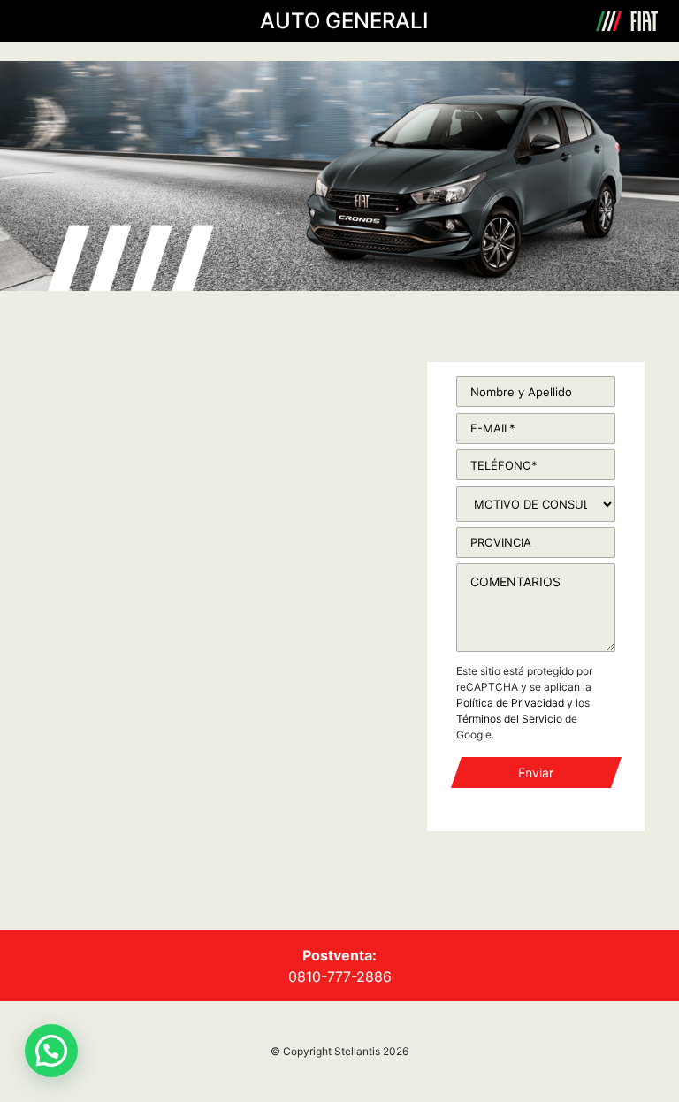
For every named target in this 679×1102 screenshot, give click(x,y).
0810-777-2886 (340, 976)
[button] (51, 1050)
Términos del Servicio (509, 718)
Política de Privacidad (510, 702)
